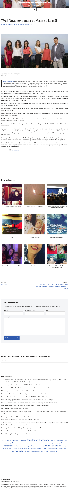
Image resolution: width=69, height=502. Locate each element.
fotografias (60, 443)
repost (52, 448)
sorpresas (33, 451)
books (54, 440)
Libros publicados (17, 448)
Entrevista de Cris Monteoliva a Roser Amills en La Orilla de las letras (20, 420)
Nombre (6, 310)
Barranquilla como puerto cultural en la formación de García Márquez (20, 431)
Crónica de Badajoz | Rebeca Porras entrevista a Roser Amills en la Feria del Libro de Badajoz (27, 400)
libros (10, 448)
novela (45, 448)
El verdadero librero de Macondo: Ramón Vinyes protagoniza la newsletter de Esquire (25, 394)
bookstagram (60, 440)
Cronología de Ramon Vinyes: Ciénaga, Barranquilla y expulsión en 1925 (21, 428)
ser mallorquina (19, 451)
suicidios (38, 451)
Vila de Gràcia (46, 451)
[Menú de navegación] (35, 9)
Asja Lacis (18, 440)
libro (7, 448)
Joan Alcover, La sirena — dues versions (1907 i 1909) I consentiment (20, 385)
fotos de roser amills (10, 446)
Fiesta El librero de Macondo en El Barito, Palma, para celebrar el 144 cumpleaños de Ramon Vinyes (29, 403)
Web (47, 310)
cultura (65, 440)
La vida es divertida (51, 445)
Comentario (7, 317)
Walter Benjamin (53, 451)
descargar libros (10, 443)
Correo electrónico (30, 310)
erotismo (19, 443)
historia (24, 446)
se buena (64, 448)
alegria (4, 440)
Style (21, 24)
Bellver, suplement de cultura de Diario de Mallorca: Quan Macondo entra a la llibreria (25, 388)
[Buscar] (28, 9)
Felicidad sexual (42, 443)
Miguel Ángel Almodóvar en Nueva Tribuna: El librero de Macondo (19, 391)
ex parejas (4, 24)
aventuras (23, 440)
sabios (60, 448)
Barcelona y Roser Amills (39, 440)
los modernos (33, 448)
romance (56, 448)
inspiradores (38, 446)
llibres (29, 448)
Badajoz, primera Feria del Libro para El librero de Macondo (18, 417)
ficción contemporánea (51, 443)
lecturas (64, 446)
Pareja (49, 448)
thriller (42, 451)
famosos (27, 443)
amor (14, 440)
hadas (20, 446)
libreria (4, 448)
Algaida (9, 440)
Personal (10, 24)
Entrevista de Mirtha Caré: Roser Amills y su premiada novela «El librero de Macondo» (25, 406)
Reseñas (16, 24)
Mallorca (39, 448)
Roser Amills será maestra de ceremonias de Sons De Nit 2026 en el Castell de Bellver (25, 397)
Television (26, 24)
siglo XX (28, 451)
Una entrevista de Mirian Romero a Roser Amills (14, 409)
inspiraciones (30, 446)
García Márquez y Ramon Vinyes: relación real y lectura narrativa (19, 434)
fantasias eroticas (33, 443)
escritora (23, 443)
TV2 (31, 24)
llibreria (25, 448)
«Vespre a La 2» (8, 81)
